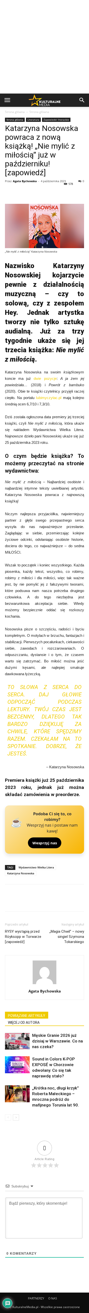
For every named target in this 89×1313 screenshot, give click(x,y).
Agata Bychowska (25, 181)
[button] (82, 100)
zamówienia (37, 794)
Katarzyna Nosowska (20, 873)
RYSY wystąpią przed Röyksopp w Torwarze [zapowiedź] (23, 936)
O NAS (52, 1298)
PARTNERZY (36, 1298)
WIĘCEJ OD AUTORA (24, 1023)
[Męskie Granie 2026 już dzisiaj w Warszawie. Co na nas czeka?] (17, 1041)
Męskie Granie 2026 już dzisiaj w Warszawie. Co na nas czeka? (57, 1041)
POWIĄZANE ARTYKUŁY (26, 1016)
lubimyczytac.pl (48, 398)
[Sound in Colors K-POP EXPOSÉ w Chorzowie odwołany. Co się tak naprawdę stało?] (17, 1064)
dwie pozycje (45, 378)
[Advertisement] (44, 46)
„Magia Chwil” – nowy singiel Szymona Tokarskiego (66, 936)
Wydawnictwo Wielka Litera (36, 867)
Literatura (33, 119)
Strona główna (15, 112)
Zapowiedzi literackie (56, 119)
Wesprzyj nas (44, 842)
